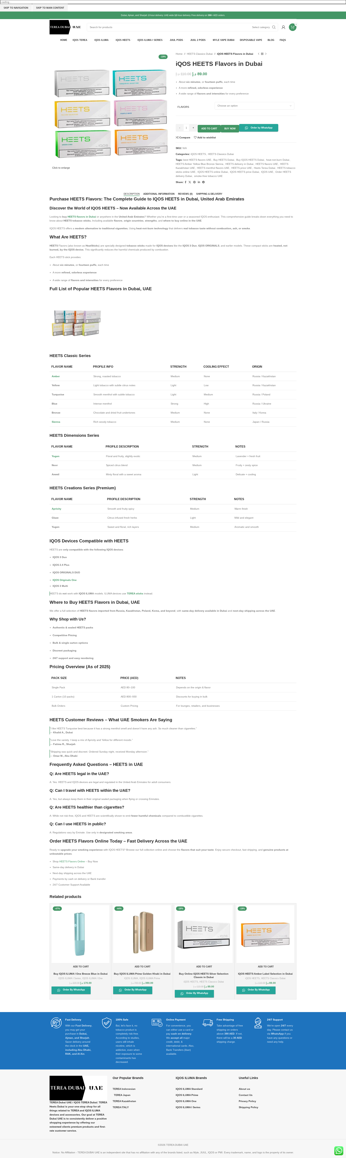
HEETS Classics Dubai (200, 53)
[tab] (132, 194)
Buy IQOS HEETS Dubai (250, 159)
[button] (80, 966)
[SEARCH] (274, 27)
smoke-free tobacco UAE (208, 176)
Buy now (230, 128)
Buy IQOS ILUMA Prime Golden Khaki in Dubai (142, 973)
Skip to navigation (16, 7)
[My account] (283, 27)
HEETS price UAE (241, 167)
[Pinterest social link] (194, 182)
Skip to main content (50, 7)
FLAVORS (183, 106)
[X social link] (189, 182)
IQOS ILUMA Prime (149, 978)
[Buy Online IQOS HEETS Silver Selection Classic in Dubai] (204, 934)
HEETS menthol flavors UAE (213, 167)
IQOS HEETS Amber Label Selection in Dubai (265, 973)
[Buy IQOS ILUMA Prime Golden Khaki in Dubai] (142, 934)
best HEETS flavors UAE (197, 159)
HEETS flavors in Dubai (82, 216)
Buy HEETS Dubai (223, 159)
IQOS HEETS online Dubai (213, 171)
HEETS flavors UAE (267, 163)
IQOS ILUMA (131, 978)
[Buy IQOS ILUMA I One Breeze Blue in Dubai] (80, 934)
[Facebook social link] (185, 182)
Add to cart (209, 128)
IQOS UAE (267, 171)
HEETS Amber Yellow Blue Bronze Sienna (199, 163)
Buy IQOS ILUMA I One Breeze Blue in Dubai (81, 973)
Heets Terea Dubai (264, 167)
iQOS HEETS (198, 154)
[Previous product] (258, 54)
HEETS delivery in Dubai (239, 163)
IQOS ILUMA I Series (69, 978)
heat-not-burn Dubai (277, 159)
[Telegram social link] (203, 182)
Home (179, 53)
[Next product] (266, 54)
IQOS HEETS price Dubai (244, 171)
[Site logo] (66, 27)
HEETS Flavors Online (72, 861)
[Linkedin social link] (199, 182)
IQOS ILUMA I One (92, 978)
